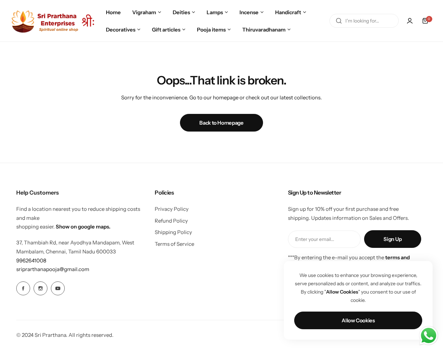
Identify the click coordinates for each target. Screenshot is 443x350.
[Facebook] (23, 288)
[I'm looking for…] (338, 21)
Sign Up (392, 239)
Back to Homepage (221, 122)
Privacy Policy (172, 209)
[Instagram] (40, 288)
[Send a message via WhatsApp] (429, 336)
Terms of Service (174, 244)
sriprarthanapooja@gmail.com (52, 269)
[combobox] (364, 21)
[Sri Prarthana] (53, 20)
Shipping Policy (173, 232)
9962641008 (31, 260)
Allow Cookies (358, 320)
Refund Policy (171, 220)
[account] (409, 20)
